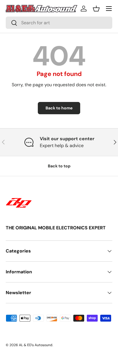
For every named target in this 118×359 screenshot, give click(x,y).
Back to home (59, 108)
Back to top (59, 166)
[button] (96, 8)
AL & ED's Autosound (35, 345)
